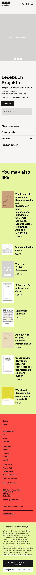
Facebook (6, 449)
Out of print (9, 111)
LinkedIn (6, 456)
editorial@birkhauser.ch (11, 500)
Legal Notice (7, 464)
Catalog (6, 441)
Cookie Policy (8, 471)
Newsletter (7, 446)
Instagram (6, 453)
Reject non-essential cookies (18, 570)
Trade (5, 438)
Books (5, 421)
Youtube (6, 460)
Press (5, 435)
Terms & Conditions (10, 475)
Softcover (7, 103)
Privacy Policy (8, 468)
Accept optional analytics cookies (18, 563)
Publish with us (8, 431)
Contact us (7, 506)
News (5, 424)
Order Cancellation (10, 478)
